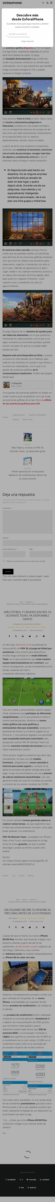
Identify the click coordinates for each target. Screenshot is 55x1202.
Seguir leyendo (27, 41)
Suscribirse (39, 34)
